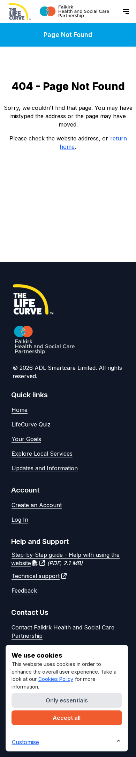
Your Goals (26, 439)
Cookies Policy (55, 679)
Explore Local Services (42, 453)
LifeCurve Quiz (31, 424)
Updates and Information (45, 468)
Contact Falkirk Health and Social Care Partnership (63, 631)
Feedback (24, 590)
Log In (20, 519)
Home (20, 409)
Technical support (36, 575)
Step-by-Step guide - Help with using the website (65, 559)
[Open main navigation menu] (125, 11)
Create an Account (37, 505)
